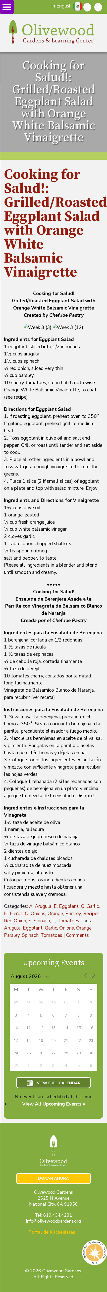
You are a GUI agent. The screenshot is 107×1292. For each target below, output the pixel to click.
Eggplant (69, 906)
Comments (77, 935)
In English (61, 6)
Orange (55, 913)
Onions (38, 913)
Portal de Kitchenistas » (54, 1232)
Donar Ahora (53, 1178)
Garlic (93, 906)
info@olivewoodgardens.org (53, 1221)
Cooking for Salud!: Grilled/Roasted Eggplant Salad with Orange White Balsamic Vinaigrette (55, 223)
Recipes (91, 913)
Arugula (43, 906)
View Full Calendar (59, 1083)
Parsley (73, 913)
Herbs (16, 913)
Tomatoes (68, 921)
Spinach (42, 921)
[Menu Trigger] (7, 7)
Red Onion (15, 921)
